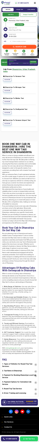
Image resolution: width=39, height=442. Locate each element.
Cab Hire (11, 14)
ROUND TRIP (19, 9)
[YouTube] (22, 412)
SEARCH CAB (20, 47)
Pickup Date (12, 34)
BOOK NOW (33, 61)
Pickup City (12, 18)
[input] (22, 36)
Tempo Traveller (28, 14)
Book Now (7, 79)
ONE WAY (8, 9)
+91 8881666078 (23, 3)
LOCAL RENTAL (31, 9)
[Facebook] (11, 412)
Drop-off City (13, 28)
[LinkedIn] (28, 412)
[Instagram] (17, 412)
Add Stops (20, 24)
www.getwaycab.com (13, 348)
